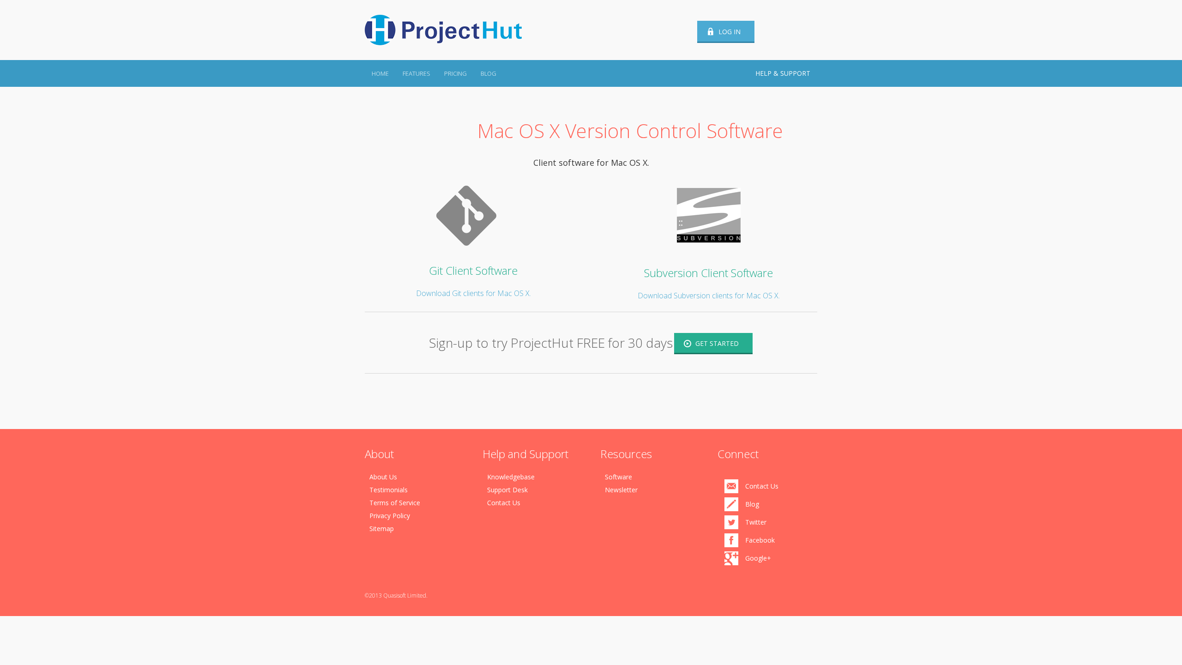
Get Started (717, 343)
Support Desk (507, 489)
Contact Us (503, 502)
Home (380, 73)
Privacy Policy (389, 515)
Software (618, 476)
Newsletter (621, 489)
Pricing (455, 73)
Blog (488, 73)
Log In (729, 31)
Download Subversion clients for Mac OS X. (709, 295)
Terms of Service (394, 502)
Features (416, 73)
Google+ (758, 558)
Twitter (755, 522)
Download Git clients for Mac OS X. (473, 293)
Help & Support (782, 73)
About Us (383, 476)
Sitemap (381, 528)
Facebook (760, 540)
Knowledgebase (511, 476)
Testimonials (388, 489)
